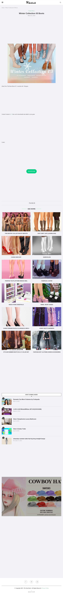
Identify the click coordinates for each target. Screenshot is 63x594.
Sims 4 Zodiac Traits (19, 429)
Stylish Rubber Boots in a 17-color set (16, 352)
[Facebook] (25, 581)
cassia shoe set (16, 257)
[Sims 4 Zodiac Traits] (7, 431)
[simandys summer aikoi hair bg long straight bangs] (7, 441)
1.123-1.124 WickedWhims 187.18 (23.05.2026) (27, 409)
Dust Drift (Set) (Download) (47, 233)
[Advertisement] (31, 29)
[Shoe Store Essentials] (16, 292)
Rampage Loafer (46, 281)
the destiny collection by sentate (16, 233)
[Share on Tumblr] (34, 203)
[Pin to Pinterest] (32, 203)
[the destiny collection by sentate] (16, 221)
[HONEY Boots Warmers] (46, 316)
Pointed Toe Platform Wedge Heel (16, 281)
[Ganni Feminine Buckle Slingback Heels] (16, 316)
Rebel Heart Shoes (47, 304)
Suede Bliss (47, 257)
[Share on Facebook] (29, 203)
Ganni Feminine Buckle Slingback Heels (16, 328)
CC (11, 114)
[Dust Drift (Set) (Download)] (46, 221)
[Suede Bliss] (46, 245)
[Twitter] (31, 581)
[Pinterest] (37, 581)
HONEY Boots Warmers (46, 328)
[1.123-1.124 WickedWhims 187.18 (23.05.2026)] (7, 411)
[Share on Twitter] (31, 203)
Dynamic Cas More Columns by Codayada (26, 399)
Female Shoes (31, 10)
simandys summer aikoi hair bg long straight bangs (29, 438)
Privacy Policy (45, 588)
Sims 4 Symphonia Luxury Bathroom (24, 419)
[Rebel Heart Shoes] (46, 292)
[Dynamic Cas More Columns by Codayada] (7, 402)
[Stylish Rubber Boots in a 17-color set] (16, 340)
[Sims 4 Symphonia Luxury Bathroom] (7, 421)
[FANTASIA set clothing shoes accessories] (46, 340)
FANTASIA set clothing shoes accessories (46, 352)
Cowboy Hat (31, 495)
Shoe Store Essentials (16, 304)
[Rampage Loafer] (46, 269)
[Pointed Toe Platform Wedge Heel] (16, 269)
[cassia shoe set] (16, 245)
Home (3, 7)
